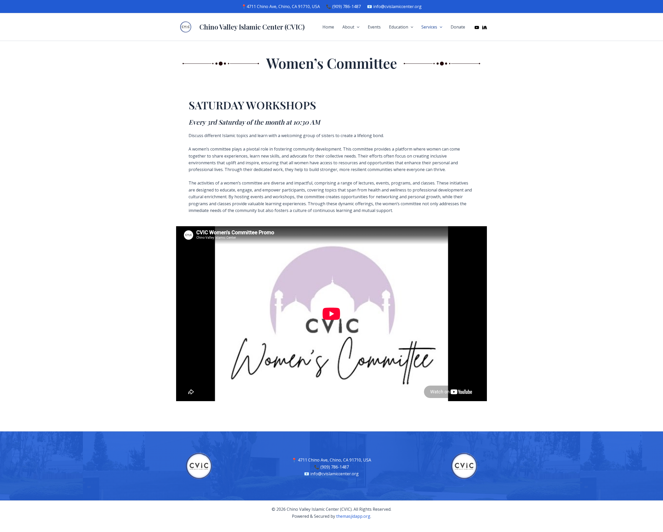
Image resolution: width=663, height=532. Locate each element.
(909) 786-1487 (346, 6)
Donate (458, 27)
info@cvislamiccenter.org (397, 6)
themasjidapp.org (353, 516)
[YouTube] (476, 27)
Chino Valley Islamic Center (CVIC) (252, 26)
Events (374, 27)
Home (328, 27)
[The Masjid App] (484, 27)
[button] (356, 27)
